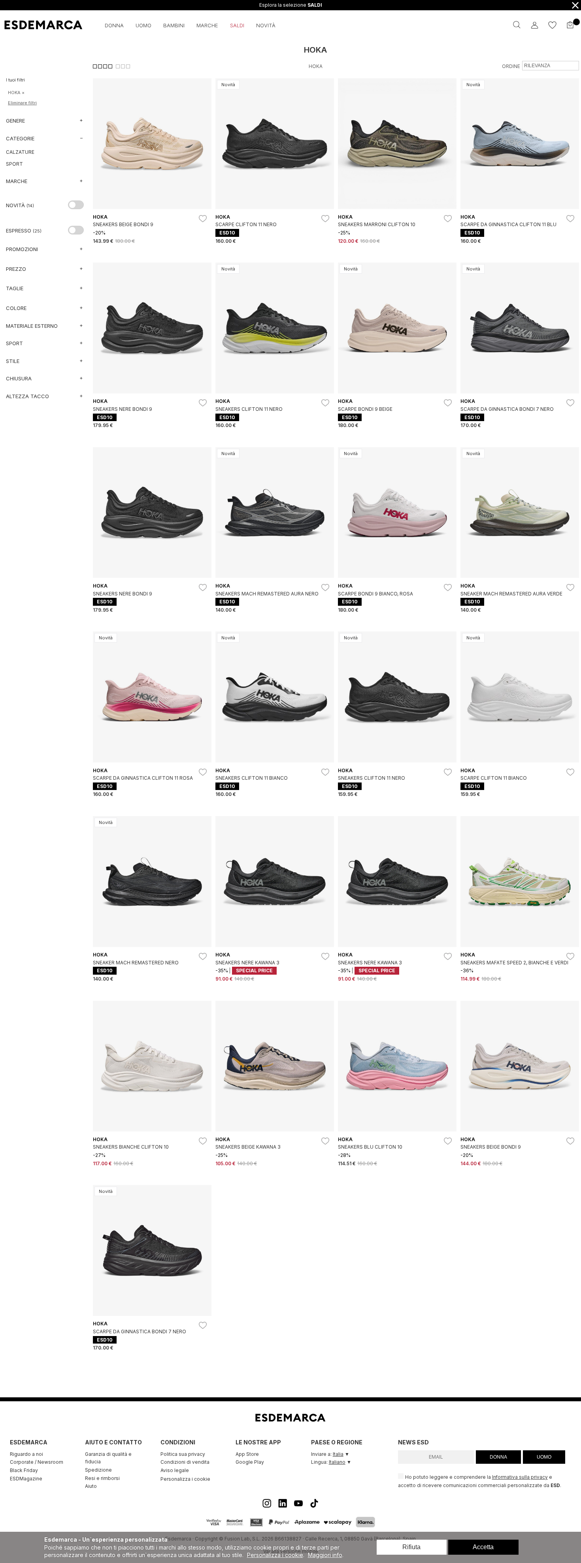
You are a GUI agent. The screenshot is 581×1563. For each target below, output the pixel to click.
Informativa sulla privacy (520, 1477)
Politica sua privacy (182, 1454)
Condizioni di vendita (184, 1462)
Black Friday (24, 1470)
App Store (247, 1454)
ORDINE (511, 66)
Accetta (483, 1547)
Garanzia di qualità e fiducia (108, 1458)
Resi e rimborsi (102, 1478)
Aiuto (91, 1486)
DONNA (498, 1457)
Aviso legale (174, 1470)
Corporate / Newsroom (36, 1462)
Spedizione (98, 1470)
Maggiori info (325, 1555)
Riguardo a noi (26, 1454)
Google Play (250, 1462)
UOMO (544, 1457)
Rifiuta (411, 1547)
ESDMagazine (26, 1479)
